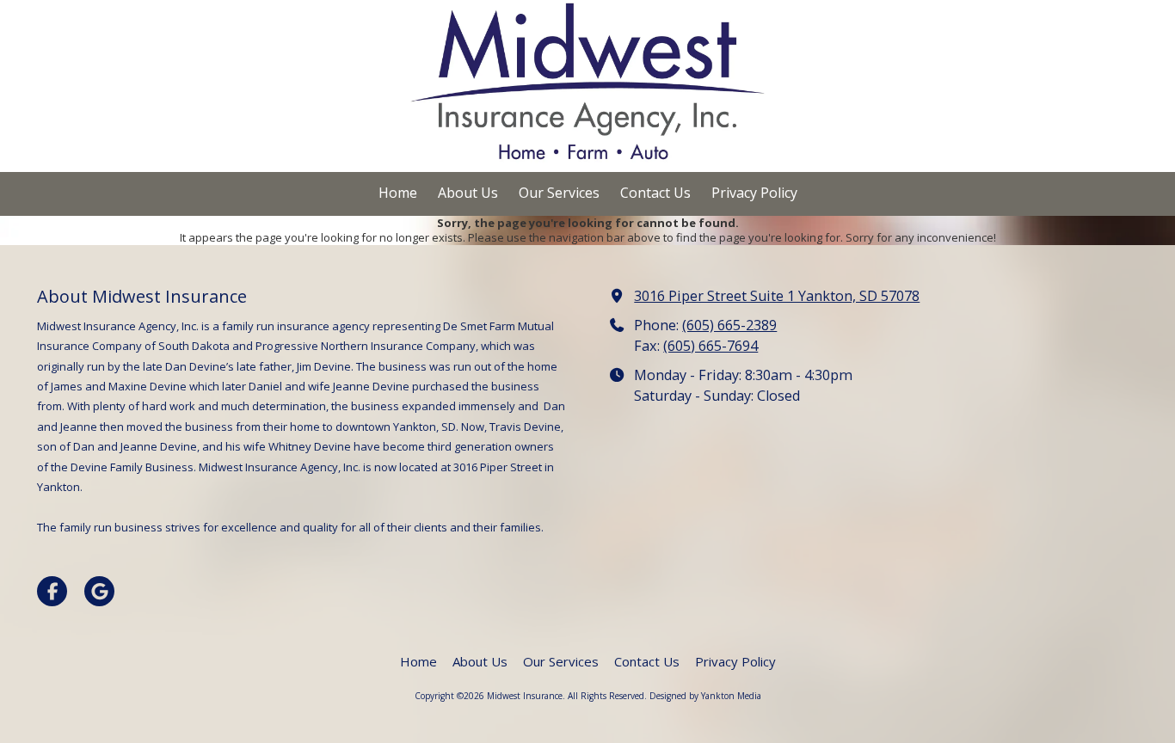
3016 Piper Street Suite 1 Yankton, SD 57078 (777, 295)
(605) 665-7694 (710, 345)
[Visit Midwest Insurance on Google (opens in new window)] (99, 591)
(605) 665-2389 (729, 325)
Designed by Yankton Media (705, 696)
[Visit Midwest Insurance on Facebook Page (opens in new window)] (52, 591)
